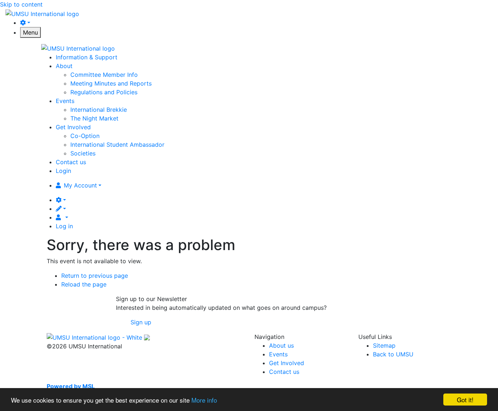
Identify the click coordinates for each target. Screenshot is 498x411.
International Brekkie (98, 109)
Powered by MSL (71, 386)
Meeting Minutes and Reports (111, 83)
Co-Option (85, 135)
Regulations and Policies (103, 92)
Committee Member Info (104, 74)
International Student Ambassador (117, 144)
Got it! (465, 399)
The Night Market (94, 118)
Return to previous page (94, 275)
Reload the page (83, 284)
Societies (83, 153)
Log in (64, 226)
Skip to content (21, 4)
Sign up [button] (141, 322)
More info (204, 399)
